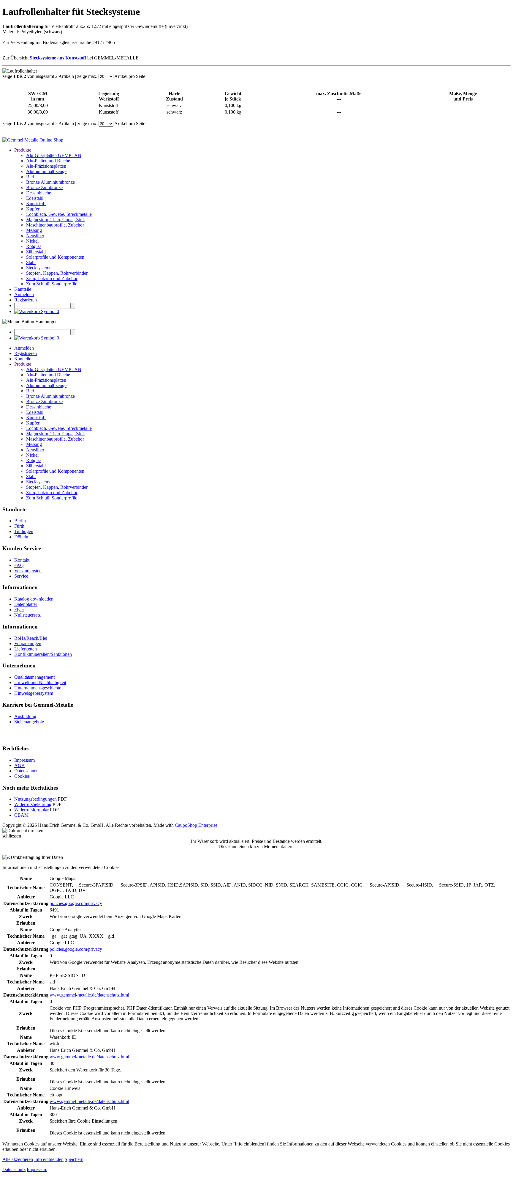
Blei (30, 176)
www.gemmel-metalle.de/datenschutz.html (89, 994)
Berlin (20, 520)
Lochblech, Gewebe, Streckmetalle (59, 214)
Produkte (22, 150)
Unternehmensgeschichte (37, 687)
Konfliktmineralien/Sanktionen (43, 654)
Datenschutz (25, 770)
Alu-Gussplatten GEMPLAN (53, 155)
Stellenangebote (29, 721)
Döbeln (21, 536)
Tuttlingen (23, 531)
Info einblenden (49, 1159)
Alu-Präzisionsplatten (46, 166)
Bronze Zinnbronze (44, 187)
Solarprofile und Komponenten (55, 257)
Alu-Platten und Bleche (48, 160)
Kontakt (21, 559)
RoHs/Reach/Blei (30, 638)
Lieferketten (25, 648)
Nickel (32, 240)
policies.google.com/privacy (76, 903)
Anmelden (24, 294)
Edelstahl (34, 198)
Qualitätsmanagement (34, 677)
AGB (19, 765)
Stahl (31, 262)
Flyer (19, 609)
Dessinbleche (38, 192)
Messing (34, 230)
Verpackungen (27, 643)
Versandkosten (28, 570)
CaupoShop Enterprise (196, 825)
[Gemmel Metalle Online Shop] (32, 139)
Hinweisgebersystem (33, 693)
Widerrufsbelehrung (32, 804)
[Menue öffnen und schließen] (29, 321)
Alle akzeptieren (17, 1159)
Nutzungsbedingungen (35, 799)
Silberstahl (36, 251)
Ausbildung (25, 716)
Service (21, 576)
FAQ (19, 565)
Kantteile (22, 289)
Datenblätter (25, 604)
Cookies (22, 776)
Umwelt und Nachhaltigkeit (40, 682)
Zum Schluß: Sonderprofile (51, 283)
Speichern (74, 1159)
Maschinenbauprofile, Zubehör (55, 224)
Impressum (24, 760)
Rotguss (33, 246)
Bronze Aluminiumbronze (50, 182)
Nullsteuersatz (27, 614)
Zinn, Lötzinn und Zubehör (51, 278)
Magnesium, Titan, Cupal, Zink (55, 219)
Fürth (19, 526)
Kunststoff (36, 203)
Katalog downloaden (33, 598)
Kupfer (32, 208)
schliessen (11, 835)
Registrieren (25, 299)
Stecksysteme (38, 267)
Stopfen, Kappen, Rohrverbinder (57, 273)
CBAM (21, 815)
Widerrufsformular (31, 809)
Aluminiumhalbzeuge (46, 171)
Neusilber (35, 235)
